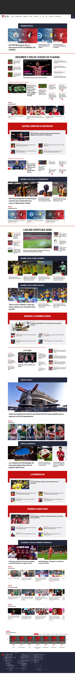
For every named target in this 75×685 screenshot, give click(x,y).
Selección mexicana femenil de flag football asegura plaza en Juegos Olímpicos (59, 368)
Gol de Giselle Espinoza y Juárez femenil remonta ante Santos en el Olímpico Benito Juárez (63, 87)
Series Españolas (36, 660)
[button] (37, 67)
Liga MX (12, 16)
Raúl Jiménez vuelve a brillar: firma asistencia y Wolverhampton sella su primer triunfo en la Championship (59, 357)
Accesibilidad (8, 663)
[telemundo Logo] (3, 655)
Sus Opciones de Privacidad (11, 657)
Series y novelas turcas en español (39, 654)
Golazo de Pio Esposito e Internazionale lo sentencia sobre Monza (53, 171)
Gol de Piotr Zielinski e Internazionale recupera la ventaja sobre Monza (63, 163)
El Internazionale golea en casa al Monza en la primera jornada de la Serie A (31, 167)
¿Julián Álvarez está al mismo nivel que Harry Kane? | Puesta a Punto (25, 500)
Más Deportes (58, 16)
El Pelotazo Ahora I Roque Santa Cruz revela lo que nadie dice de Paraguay (27, 598)
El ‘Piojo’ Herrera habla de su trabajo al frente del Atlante (27, 578)
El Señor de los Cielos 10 (25, 660)
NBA (43, 16)
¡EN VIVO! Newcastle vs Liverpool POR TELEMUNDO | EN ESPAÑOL (52, 221)
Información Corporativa (9, 665)
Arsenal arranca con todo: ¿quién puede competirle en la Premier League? (14, 617)
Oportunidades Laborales (25, 657)
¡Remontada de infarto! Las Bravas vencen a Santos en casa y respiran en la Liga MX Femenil (31, 90)
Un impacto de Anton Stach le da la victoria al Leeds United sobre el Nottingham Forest (53, 528)
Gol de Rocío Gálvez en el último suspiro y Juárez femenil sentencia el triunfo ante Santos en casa (42, 92)
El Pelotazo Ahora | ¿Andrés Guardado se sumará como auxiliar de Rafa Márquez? (41, 598)
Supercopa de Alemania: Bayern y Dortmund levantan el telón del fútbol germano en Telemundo (54, 493)
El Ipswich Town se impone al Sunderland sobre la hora (26, 533)
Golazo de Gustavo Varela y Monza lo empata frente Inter (52, 162)
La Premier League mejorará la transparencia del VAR (53, 340)
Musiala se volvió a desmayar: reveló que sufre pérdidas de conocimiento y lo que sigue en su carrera (55, 617)
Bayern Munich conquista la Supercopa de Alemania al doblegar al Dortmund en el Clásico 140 (45, 134)
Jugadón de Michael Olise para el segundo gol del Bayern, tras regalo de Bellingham (26, 151)
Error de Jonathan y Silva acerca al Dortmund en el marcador (44, 482)
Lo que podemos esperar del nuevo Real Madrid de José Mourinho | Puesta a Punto (27, 617)
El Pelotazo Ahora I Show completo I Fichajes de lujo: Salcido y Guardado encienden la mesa (55, 598)
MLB (46, 16)
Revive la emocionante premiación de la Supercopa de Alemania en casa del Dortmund (26, 145)
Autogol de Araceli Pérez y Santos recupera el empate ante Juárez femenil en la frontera (52, 87)
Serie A (30, 16)
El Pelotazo (51, 16)
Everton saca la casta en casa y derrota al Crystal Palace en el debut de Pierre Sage (26, 528)
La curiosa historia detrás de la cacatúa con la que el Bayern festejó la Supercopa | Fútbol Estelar (53, 151)
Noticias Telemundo (24, 663)
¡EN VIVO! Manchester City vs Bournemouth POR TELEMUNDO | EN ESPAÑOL (16, 221)
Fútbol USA (36, 16)
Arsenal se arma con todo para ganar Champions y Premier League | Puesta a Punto (40, 617)
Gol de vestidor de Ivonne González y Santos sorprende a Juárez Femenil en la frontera (62, 96)
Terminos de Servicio (9, 660)
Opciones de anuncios (9, 654)
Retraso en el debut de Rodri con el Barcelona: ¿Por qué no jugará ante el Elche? (59, 351)
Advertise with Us (24, 654)
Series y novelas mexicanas (38, 657)
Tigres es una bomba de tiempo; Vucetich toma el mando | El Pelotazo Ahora (41, 579)
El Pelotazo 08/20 (13, 577)
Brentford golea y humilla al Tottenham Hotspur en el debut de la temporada (46, 516)
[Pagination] (61, 209)
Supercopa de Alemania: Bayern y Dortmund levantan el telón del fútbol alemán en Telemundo (26, 493)
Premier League (18, 16)
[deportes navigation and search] (73, 16)
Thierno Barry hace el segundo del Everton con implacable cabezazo (52, 534)
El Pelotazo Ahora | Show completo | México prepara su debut (14, 597)
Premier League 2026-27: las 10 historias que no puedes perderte (45, 324)
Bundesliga (25, 16)
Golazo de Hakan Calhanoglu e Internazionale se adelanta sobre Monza (42, 168)
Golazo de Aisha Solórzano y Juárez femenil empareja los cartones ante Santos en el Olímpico (53, 96)
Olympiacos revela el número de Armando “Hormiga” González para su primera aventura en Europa (35, 117)
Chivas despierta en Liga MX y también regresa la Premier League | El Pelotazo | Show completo (26, 354)
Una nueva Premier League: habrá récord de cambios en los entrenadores (54, 335)
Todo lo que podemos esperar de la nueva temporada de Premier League (26, 335)
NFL (40, 16)
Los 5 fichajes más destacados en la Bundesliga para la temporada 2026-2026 (53, 500)
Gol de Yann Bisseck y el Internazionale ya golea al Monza (63, 170)
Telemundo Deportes (24, 665)
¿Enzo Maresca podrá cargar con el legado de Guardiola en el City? (26, 341)
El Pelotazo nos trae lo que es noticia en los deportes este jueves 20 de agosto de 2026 (54, 579)
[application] (37, 68)
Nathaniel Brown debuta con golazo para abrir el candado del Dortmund (54, 145)
